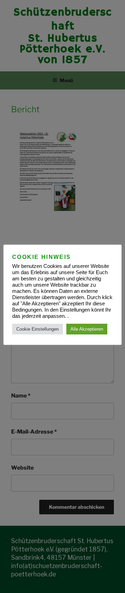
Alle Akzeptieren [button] (86, 329)
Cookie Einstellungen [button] (37, 329)
